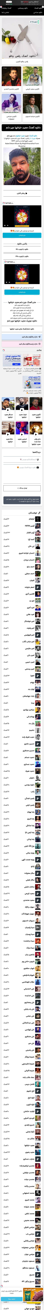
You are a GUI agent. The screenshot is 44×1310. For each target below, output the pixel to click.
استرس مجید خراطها (22, 440)
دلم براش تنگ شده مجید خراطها (36, 442)
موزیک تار (32, 138)
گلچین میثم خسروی (33, 116)
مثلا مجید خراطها (9, 440)
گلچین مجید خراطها (36, 416)
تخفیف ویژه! (11, 1299)
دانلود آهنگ (38, 8)
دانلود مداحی (37, 12)
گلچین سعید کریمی (32, 89)
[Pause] (5, 225)
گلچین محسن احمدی (11, 89)
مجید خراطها (20, 136)
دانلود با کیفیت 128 (22, 249)
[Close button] (42, 1286)
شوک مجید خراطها (23, 416)
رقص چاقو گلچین (22, 61)
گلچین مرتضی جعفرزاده (11, 117)
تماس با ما (5, 12)
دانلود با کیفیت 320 (22, 256)
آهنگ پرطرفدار (6, 8)
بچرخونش (22, 235)
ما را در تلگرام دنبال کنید (29, 337)
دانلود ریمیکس (23, 8)
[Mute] (8, 225)
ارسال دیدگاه (23, 488)
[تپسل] (3, 203)
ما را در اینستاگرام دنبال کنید (28, 344)
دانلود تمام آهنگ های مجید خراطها (22, 329)
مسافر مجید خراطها (8, 416)
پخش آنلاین (21, 193)
